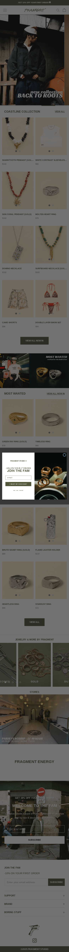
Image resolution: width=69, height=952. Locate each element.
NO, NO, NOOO (18, 490)
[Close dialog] (64, 455)
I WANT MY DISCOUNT (18, 484)
